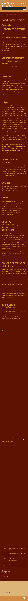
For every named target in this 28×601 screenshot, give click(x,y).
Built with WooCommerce (8, 592)
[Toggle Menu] (24, 9)
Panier (21, 597)
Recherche (14, 598)
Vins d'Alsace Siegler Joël (8, 4)
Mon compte (4, 598)
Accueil (4, 14)
